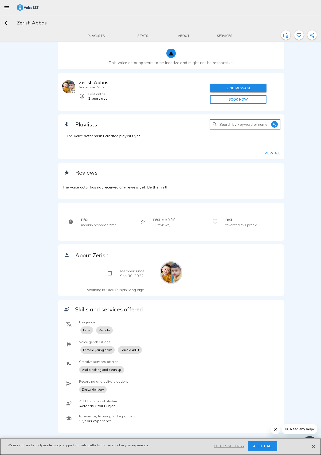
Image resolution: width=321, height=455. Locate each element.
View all (272, 153)
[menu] (6, 7)
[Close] (313, 446)
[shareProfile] (312, 35)
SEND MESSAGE (238, 88)
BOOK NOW (238, 99)
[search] (214, 124)
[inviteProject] (285, 35)
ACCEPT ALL (262, 446)
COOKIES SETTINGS (229, 446)
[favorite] (299, 35)
